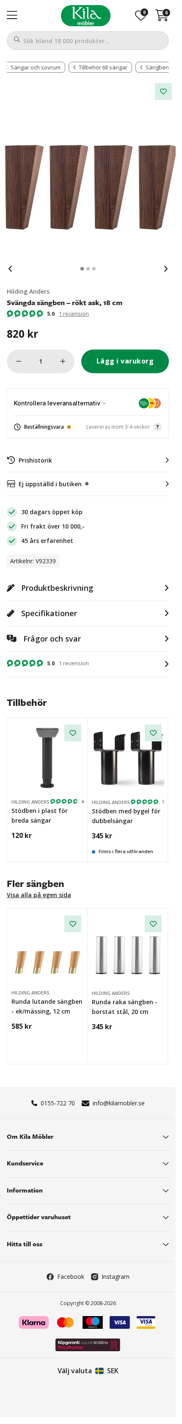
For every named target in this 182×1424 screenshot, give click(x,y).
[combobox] (88, 40)
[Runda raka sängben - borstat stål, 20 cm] (128, 949)
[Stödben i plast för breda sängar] (47, 758)
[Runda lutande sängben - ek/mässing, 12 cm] (47, 949)
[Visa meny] (12, 16)
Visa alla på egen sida (39, 895)
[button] (88, 427)
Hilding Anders (28, 291)
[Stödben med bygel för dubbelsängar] (128, 758)
